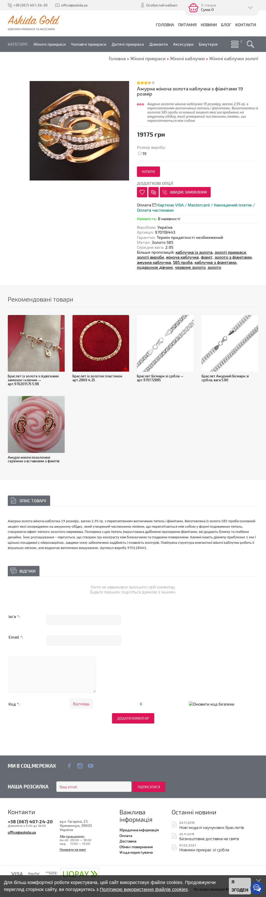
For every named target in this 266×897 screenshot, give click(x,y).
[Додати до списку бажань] (142, 192)
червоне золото (190, 267)
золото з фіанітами (233, 257)
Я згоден (239, 886)
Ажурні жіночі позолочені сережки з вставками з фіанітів (33, 459)
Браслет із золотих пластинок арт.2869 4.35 (97, 378)
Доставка (127, 841)
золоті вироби (150, 257)
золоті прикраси (230, 252)
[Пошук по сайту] (250, 44)
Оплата (125, 835)
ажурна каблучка (154, 262)
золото (214, 267)
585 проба (182, 262)
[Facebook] (69, 766)
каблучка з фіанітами (215, 262)
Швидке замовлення (188, 192)
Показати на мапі (73, 849)
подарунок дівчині (155, 267)
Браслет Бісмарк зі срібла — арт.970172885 (160, 378)
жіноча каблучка (182, 257)
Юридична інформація (139, 829)
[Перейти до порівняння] (153, 192)
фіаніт (206, 257)
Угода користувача (136, 852)
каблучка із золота (194, 252)
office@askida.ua (22, 832)
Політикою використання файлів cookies (144, 889)
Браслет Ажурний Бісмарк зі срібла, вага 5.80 (225, 378)
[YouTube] (90, 766)
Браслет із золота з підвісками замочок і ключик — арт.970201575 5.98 (33, 380)
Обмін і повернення (136, 846)
